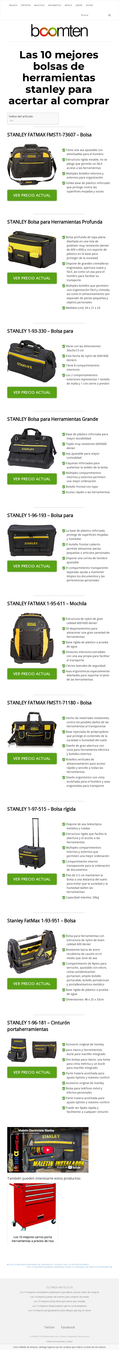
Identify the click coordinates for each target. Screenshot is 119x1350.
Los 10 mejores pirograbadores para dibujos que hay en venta (59, 1310)
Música (68, 5)
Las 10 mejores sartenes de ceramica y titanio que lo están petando (49, 1264)
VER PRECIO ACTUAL (32, 195)
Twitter (49, 1327)
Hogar (89, 5)
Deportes (26, 5)
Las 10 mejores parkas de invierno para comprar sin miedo (59, 1296)
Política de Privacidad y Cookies (59, 1341)
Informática (54, 5)
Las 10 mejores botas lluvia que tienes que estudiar (59, 1301)
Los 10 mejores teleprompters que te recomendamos (59, 1305)
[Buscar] (109, 15)
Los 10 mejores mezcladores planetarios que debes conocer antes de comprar (59, 1292)
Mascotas (39, 5)
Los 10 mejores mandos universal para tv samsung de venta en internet (68, 1267)
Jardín (79, 5)
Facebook (68, 1327)
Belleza (13, 5)
